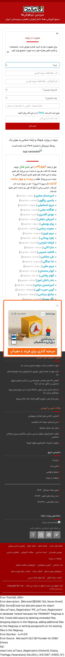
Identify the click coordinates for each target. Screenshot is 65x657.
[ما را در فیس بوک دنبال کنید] (33, 538)
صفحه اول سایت (56, 546)
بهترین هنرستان (55, 552)
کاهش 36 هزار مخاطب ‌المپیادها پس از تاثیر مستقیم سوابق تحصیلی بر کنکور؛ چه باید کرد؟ (34, 382)
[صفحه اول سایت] (33, 9)
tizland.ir (58, 589)
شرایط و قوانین (52, 472)
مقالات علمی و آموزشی (50, 408)
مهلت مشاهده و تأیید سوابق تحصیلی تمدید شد (39, 365)
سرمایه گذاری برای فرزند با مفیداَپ (32, 351)
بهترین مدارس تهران (16, 546)
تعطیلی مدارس (13, 552)
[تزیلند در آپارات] (49, 538)
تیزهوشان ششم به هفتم (25, 565)
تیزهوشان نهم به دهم (53, 571)
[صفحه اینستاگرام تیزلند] (41, 538)
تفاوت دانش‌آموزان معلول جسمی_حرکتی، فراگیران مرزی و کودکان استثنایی (32, 435)
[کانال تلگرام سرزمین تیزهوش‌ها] (56, 538)
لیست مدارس (41, 552)
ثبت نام (32, 126)
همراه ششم (42, 546)
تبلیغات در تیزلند (52, 478)
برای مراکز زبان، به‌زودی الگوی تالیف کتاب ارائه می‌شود (37, 399)
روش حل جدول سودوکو (49, 428)
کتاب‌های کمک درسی (36, 578)
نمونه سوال (31, 546)
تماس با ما (54, 466)
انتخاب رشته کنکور (54, 578)
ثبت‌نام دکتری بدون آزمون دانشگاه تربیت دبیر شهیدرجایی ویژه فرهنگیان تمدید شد (33, 391)
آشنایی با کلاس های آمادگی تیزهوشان (43, 416)
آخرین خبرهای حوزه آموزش (48, 358)
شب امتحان (58, 565)
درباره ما (55, 460)
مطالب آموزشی (27, 552)
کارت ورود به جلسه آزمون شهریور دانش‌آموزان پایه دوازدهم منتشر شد (32, 373)
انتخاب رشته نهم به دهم (20, 571)
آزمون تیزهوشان (44, 565)
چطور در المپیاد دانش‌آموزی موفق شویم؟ (42, 443)
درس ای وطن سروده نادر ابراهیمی (44, 422)
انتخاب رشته (37, 571)
